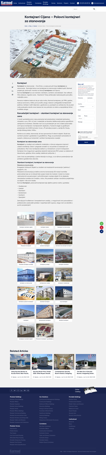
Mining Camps (43, 417)
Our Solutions (43, 397)
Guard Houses (73, 411)
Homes (53, 3)
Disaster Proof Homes (16, 442)
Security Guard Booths (75, 415)
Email (79, 110)
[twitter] (14, 390)
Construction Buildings (45, 401)
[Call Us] (101, 227)
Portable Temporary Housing (17, 440)
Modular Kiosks (73, 399)
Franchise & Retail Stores (46, 411)
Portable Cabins (43, 440)
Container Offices (44, 428)
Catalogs (71, 428)
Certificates (72, 426)
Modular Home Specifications (18, 444)
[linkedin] (21, 390)
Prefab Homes (14, 431)
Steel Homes (13, 428)
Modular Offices (14, 401)
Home (15, 3)
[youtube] (24, 390)
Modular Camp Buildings (16, 399)
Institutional (21, 3)
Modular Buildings (29, 3)
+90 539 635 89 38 (84, 3)
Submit (86, 142)
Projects (66, 3)
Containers (38, 3)
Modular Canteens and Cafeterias (19, 422)
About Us (71, 421)
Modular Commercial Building (18, 413)
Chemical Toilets (73, 406)
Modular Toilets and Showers (17, 420)
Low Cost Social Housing (16, 435)
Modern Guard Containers (46, 442)
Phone (85, 116)
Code (79, 116)
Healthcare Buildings (45, 413)
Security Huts (72, 413)
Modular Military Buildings (17, 411)
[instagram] (18, 390)
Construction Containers (45, 431)
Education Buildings (44, 406)
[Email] (101, 231)
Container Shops (43, 437)
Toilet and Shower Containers (47, 435)
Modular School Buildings (16, 406)
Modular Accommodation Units (18, 415)
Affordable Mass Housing (16, 437)
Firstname (80, 98)
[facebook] (11, 390)
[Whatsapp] (12, 94)
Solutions (59, 3)
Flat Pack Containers (45, 426)
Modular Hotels (14, 408)
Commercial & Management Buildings (49, 399)
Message (80, 121)
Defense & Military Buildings (46, 404)
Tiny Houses (13, 433)
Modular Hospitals (15, 404)
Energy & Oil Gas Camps (46, 408)
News (70, 424)
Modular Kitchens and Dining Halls (19, 417)
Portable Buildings (45, 3)
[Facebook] (12, 83)
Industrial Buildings (44, 415)
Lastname (89, 98)
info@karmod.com (99, 3)
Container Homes (44, 433)
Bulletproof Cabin (73, 408)
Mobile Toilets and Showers (76, 404)
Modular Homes (15, 426)
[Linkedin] (12, 90)
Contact (72, 3)
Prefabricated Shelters (75, 401)
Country (80, 104)
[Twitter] (12, 87)
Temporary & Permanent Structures (48, 420)
